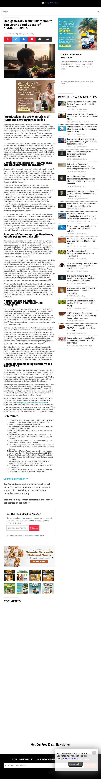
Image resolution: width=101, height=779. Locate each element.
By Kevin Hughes (82, 283)
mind (13, 490)
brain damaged (32, 484)
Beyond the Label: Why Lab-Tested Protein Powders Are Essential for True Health (81, 104)
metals (7, 490)
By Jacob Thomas (82, 271)
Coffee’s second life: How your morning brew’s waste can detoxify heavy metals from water (81, 315)
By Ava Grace (81, 134)
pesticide (21, 490)
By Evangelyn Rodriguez (84, 346)
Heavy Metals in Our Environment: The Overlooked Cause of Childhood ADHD (82, 116)
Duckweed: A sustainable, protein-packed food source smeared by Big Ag (81, 303)
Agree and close (75, 764)
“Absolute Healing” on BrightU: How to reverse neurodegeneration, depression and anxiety (82, 265)
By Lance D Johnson (83, 221)
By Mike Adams (82, 109)
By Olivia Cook (81, 246)
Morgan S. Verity (26, 33)
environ (37, 487)
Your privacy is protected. (14, 535)
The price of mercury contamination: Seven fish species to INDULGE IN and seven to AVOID (81, 216)
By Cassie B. (80, 321)
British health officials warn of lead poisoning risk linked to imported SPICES (82, 241)
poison (30, 490)
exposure (46, 487)
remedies (8, 493)
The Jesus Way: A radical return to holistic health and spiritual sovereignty (81, 290)
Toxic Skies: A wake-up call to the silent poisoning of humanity (81, 205)
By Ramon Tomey (81, 159)
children (17, 487)
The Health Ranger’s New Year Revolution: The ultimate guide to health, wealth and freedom (81, 278)
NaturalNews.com (39, 403)
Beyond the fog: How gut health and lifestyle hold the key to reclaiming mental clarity (82, 129)
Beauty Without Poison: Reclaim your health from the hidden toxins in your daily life (81, 193)
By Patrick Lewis (82, 147)
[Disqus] (29, 637)
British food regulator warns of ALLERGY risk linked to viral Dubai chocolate (81, 328)
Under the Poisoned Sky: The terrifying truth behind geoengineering (79, 154)
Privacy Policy (71, 759)
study (26, 493)
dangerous (27, 487)
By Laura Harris (81, 171)
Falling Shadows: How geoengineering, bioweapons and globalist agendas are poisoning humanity (81, 180)
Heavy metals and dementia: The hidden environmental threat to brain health (80, 340)
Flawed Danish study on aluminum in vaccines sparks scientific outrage (81, 228)
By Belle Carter (81, 186)
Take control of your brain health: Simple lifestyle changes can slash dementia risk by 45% (81, 141)
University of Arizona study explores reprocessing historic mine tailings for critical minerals (81, 166)
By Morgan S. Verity (83, 122)
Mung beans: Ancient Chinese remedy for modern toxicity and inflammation (80, 253)
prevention (40, 490)
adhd (21, 484)
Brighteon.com (24, 403)
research (18, 493)
